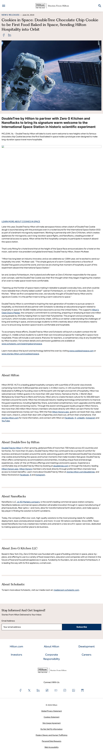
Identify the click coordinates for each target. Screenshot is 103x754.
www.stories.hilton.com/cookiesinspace (20, 354)
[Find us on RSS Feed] (73, 690)
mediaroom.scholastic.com (66, 590)
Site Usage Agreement (52, 723)
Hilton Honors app (10, 469)
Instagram (40, 475)
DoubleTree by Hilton (11, 448)
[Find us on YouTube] (56, 690)
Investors (16, 654)
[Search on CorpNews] (99, 6)
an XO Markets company (28, 502)
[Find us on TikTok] (47, 690)
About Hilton (51, 646)
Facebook (24, 475)
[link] (4, 35)
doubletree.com (60, 466)
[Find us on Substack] (82, 690)
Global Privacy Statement (51, 711)
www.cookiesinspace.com (81, 350)
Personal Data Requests (51, 741)
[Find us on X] (29, 690)
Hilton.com (16, 646)
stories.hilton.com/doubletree (81, 472)
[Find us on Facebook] (20, 690)
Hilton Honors (25, 469)
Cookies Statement (51, 717)
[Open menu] (4, 6)
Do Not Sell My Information (51, 729)
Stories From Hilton (58, 5)
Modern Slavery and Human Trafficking (51, 735)
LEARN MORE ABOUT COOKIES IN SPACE (21, 221)
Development (86, 646)
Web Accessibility (52, 747)
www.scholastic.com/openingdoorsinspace (22, 344)
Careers (86, 654)
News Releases (11, 15)
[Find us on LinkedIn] (38, 690)
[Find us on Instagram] (65, 690)
